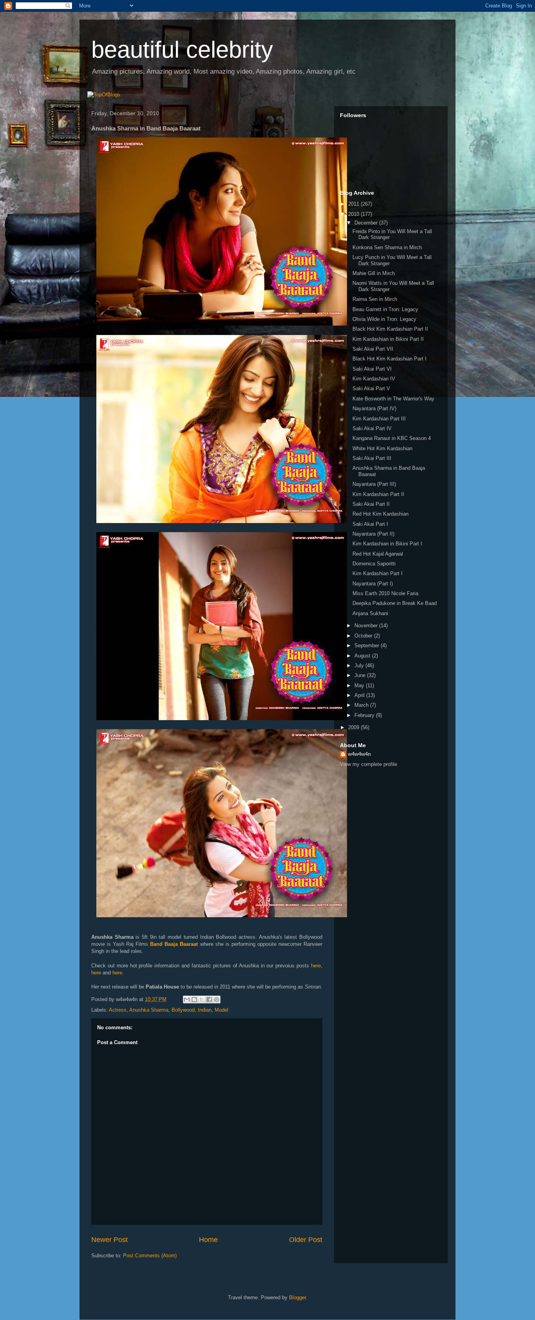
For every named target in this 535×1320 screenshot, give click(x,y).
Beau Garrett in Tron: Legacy (385, 309)
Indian (204, 1010)
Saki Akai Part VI (372, 369)
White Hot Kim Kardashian (382, 448)
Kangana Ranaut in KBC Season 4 (391, 438)
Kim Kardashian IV (373, 379)
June (360, 675)
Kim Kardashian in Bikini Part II (388, 339)
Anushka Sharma (148, 1010)
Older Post (305, 1240)
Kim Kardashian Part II (378, 494)
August (363, 656)
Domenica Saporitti (374, 564)
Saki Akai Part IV (372, 428)
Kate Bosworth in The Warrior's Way (393, 399)
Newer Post (109, 1240)
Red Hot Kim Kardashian (380, 514)
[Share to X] (202, 999)
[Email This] (187, 999)
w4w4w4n (359, 754)
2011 (354, 204)
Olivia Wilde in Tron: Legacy (384, 319)
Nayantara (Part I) (372, 584)
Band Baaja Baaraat (174, 944)
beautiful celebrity (182, 49)
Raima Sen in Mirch (374, 299)
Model (221, 1010)
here (316, 966)
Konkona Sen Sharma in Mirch (387, 247)
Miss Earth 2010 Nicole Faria (385, 593)
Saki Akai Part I (370, 524)
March (362, 705)
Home (208, 1240)
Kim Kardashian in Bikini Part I (387, 544)
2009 (354, 727)
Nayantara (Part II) (373, 534)
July (359, 665)
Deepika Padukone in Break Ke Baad (394, 603)
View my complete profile (368, 764)
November (366, 625)
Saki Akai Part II (371, 504)
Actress (118, 1010)
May (360, 685)
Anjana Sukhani (370, 613)
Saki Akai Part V (371, 388)
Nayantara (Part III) (374, 484)
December (366, 223)
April (360, 695)
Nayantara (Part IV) (374, 408)
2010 (354, 214)
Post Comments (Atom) (150, 1255)
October (364, 636)
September (367, 645)
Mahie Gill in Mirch (373, 273)
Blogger (297, 1297)
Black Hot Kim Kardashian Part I (389, 359)
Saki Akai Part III (371, 458)
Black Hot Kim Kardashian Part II (390, 329)
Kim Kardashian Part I (377, 573)
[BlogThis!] (194, 999)
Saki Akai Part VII (372, 349)
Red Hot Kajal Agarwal (377, 554)
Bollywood (183, 1010)
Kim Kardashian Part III (379, 419)
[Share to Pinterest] (217, 999)
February (365, 715)
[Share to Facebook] (209, 999)
